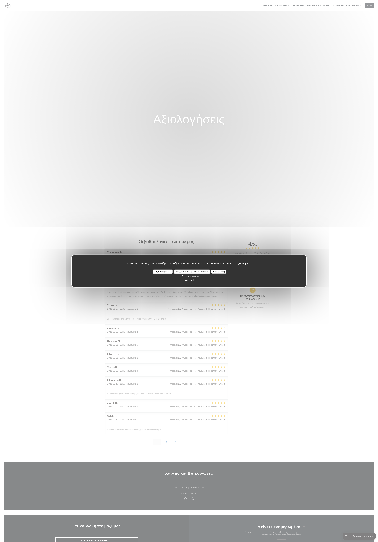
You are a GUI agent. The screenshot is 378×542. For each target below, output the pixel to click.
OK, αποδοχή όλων (163, 271)
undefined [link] (189, 280)
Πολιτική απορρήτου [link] (190, 276)
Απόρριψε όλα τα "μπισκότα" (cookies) (192, 271)
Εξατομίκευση (219, 271)
